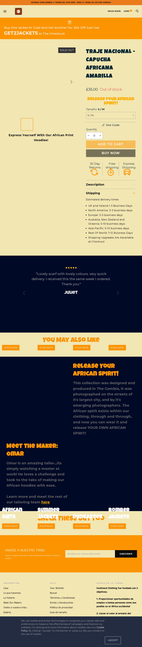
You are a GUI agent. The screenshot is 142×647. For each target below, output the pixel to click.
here (45, 502)
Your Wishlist (57, 588)
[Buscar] (137, 11)
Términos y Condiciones (62, 598)
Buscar (53, 593)
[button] (71, 82)
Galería (7, 612)
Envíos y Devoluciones (61, 603)
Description (95, 184)
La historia (9, 598)
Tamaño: (95, 109)
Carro (127, 11)
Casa (5, 588)
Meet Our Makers (12, 603)
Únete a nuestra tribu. (15, 607)
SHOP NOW (10, 347)
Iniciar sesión (114, 11)
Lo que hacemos (12, 593)
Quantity (91, 129)
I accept (113, 640)
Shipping (93, 193)
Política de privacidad (61, 607)
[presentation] (24, 293)
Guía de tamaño (58, 612)
